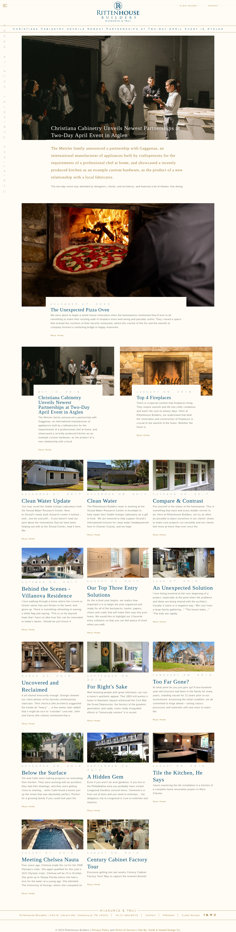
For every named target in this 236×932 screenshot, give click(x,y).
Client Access (188, 5)
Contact (213, 5)
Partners (169, 915)
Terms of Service (125, 930)
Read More (57, 335)
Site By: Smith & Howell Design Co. (159, 930)
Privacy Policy (100, 930)
